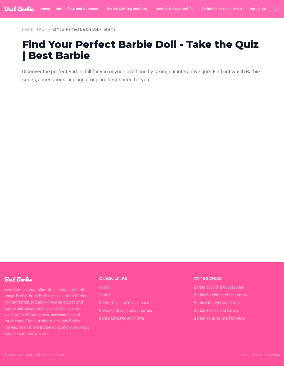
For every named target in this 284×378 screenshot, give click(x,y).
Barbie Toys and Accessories (124, 303)
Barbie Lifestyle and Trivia (121, 318)
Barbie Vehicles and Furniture (219, 318)
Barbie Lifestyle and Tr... (176, 9)
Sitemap (273, 355)
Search (105, 295)
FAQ (40, 29)
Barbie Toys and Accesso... (79, 9)
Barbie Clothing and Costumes (125, 310)
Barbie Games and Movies (222, 9)
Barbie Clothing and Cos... (128, 9)
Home (45, 9)
